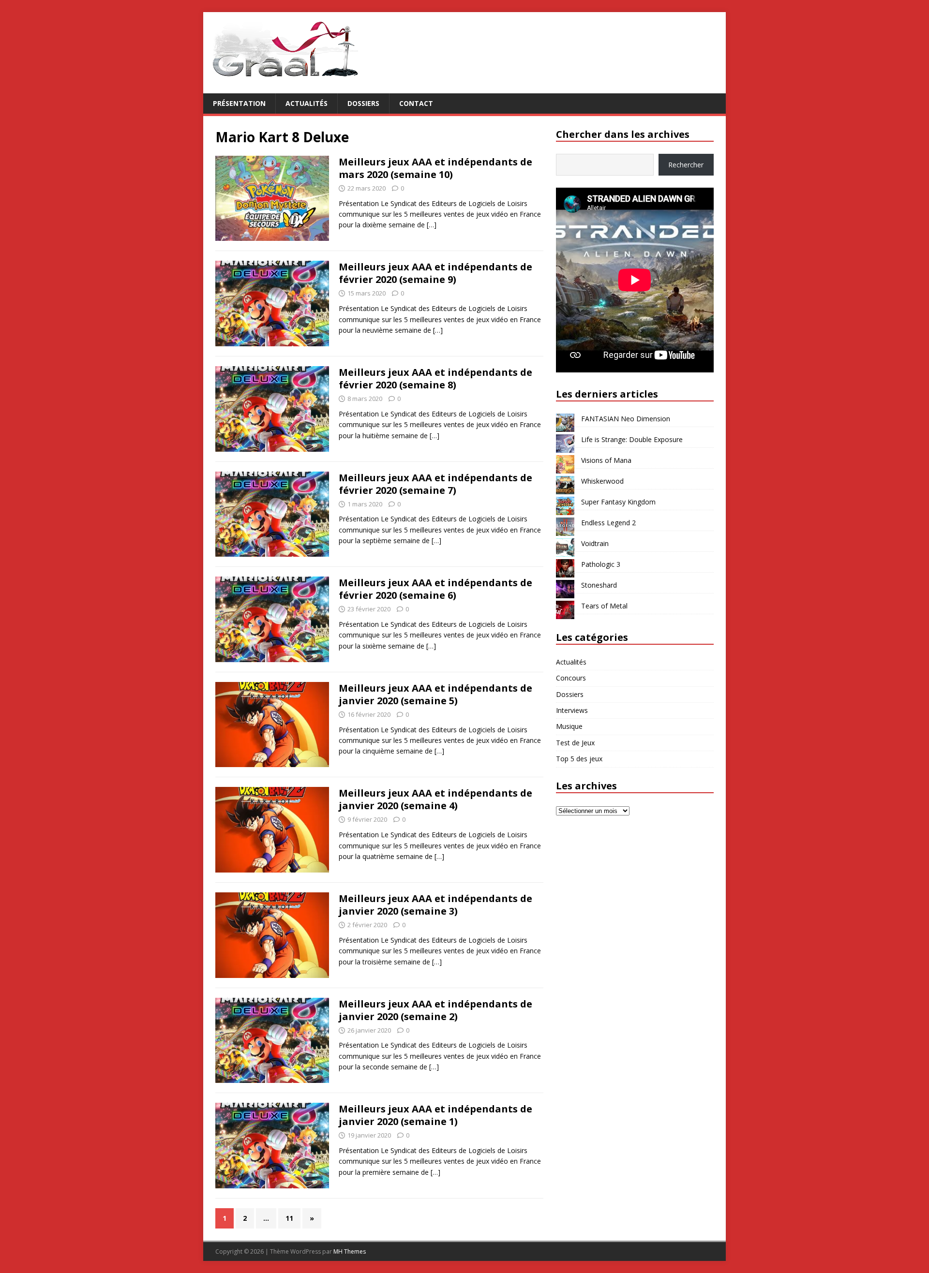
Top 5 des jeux (579, 758)
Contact (416, 103)
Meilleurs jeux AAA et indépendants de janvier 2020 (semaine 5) (435, 694)
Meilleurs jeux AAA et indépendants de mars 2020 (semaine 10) (435, 168)
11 (289, 1218)
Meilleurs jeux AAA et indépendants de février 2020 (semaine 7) (435, 484)
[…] (431, 224)
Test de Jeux (575, 742)
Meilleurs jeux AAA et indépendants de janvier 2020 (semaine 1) (435, 1115)
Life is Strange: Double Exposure (632, 439)
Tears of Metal (604, 605)
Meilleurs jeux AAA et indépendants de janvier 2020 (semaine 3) (435, 905)
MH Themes (349, 1251)
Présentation (239, 103)
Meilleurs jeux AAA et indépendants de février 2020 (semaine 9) (435, 273)
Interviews (572, 710)
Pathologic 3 (600, 564)
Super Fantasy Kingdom (618, 501)
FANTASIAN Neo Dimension (625, 418)
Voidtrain (595, 543)
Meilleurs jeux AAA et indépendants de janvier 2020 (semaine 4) (435, 799)
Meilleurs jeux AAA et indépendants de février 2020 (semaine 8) (435, 378)
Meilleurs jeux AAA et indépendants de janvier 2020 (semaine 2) (435, 1010)
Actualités (306, 103)
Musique (569, 726)
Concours (571, 677)
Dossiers (363, 103)
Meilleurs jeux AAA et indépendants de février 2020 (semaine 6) (435, 589)
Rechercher (686, 164)
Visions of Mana (606, 460)
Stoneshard (599, 585)
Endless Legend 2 (608, 522)
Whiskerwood (602, 481)
